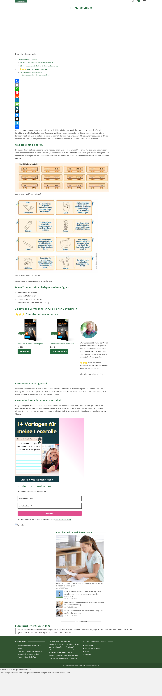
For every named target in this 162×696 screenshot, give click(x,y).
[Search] (133, 1)
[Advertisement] (81, 31)
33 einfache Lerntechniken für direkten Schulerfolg (40, 66)
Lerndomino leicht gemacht (32, 72)
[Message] (62, 104)
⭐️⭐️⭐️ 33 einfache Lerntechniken (33, 69)
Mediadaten (89, 654)
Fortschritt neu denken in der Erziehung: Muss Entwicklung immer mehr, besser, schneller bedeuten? (82, 594)
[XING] (62, 108)
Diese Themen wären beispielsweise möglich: (38, 62)
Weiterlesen (24, 351)
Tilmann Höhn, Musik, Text (27, 657)
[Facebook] (62, 81)
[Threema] (62, 111)
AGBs (87, 651)
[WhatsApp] (62, 89)
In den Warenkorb (59, 351)
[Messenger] (62, 115)
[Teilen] (62, 127)
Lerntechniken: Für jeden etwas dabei (37, 75)
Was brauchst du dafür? (28, 59)
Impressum (89, 645)
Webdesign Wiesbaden (34, 651)
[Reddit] (62, 96)
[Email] (62, 85)
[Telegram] (62, 123)
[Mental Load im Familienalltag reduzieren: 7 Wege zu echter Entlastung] (59, 604)
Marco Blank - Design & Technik (28, 654)
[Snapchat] (62, 119)
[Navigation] (144, 1)
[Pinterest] (62, 92)
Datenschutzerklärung (63, 519)
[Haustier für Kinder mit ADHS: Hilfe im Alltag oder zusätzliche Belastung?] (59, 613)
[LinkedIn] (62, 100)
